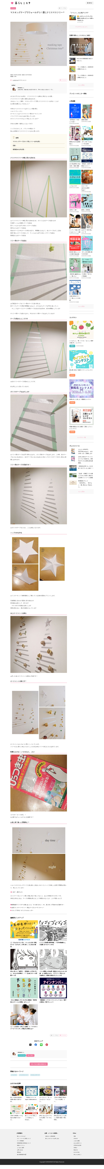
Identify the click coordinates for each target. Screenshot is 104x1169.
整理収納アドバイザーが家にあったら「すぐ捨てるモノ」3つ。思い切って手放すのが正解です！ (37, 904)
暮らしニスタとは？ (21, 1136)
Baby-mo (76, 1150)
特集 (75, 1136)
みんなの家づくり (77, 1143)
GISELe (75, 1147)
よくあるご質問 (20, 1147)
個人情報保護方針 (21, 1154)
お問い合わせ (20, 1150)
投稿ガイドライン (21, 1145)
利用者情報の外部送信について (24, 1143)
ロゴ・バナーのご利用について (24, 1138)
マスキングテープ (35, 1075)
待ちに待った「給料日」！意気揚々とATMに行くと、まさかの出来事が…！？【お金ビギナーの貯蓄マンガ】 (23, 973)
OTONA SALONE (77, 1145)
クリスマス (14, 1075)
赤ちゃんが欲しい (77, 1154)
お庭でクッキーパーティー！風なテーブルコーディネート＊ (27, 907)
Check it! (76, 1138)
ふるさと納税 (77, 1140)
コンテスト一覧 (81, 437)
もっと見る (81, 85)
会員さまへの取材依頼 (50, 1136)
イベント (13, 8)
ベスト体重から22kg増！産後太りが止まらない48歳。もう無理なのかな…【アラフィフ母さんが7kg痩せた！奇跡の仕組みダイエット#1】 (53, 973)
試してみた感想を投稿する (38, 1064)
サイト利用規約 (20, 1140)
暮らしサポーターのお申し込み (52, 1138)
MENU (90, 3)
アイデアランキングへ (81, 27)
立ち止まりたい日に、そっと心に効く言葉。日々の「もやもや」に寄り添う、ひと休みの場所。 (24, 944)
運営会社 (19, 1152)
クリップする (63, 8)
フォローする (22, 1055)
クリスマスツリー (24, 1075)
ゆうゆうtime (76, 1152)
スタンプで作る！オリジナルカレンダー (22, 910)
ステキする (63, 80)
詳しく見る (30, 1055)
